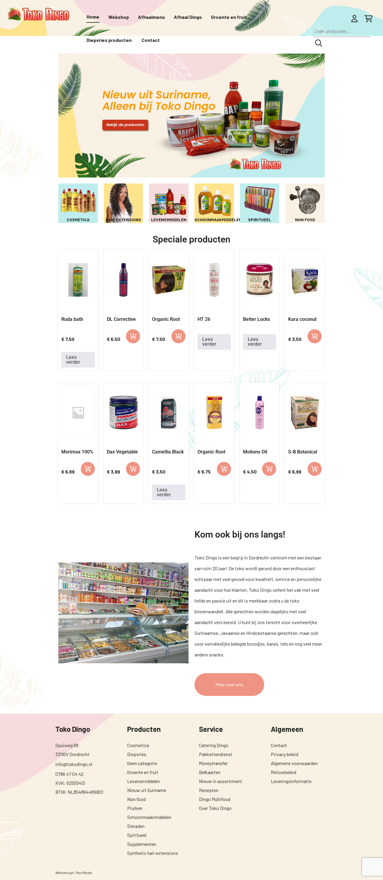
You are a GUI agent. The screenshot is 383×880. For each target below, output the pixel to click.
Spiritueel (136, 835)
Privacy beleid (284, 754)
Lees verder (73, 359)
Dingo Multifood (214, 799)
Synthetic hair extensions (152, 853)
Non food (136, 799)
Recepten (208, 790)
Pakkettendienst (215, 754)
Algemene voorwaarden (294, 763)
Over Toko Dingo (215, 808)
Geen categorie (142, 763)
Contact (279, 745)
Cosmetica (138, 745)
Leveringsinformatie (291, 781)
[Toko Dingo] (38, 14)
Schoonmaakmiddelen (149, 817)
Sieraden (136, 826)
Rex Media (84, 872)
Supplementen (141, 844)
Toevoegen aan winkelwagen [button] (133, 336)
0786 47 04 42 (69, 774)
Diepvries (136, 754)
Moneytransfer (213, 763)
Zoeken (319, 43)
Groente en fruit (142, 772)
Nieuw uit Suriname (146, 790)
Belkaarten (210, 772)
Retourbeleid (283, 772)
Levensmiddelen (143, 781)
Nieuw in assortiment (220, 781)
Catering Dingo (213, 745)
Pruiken (134, 808)
